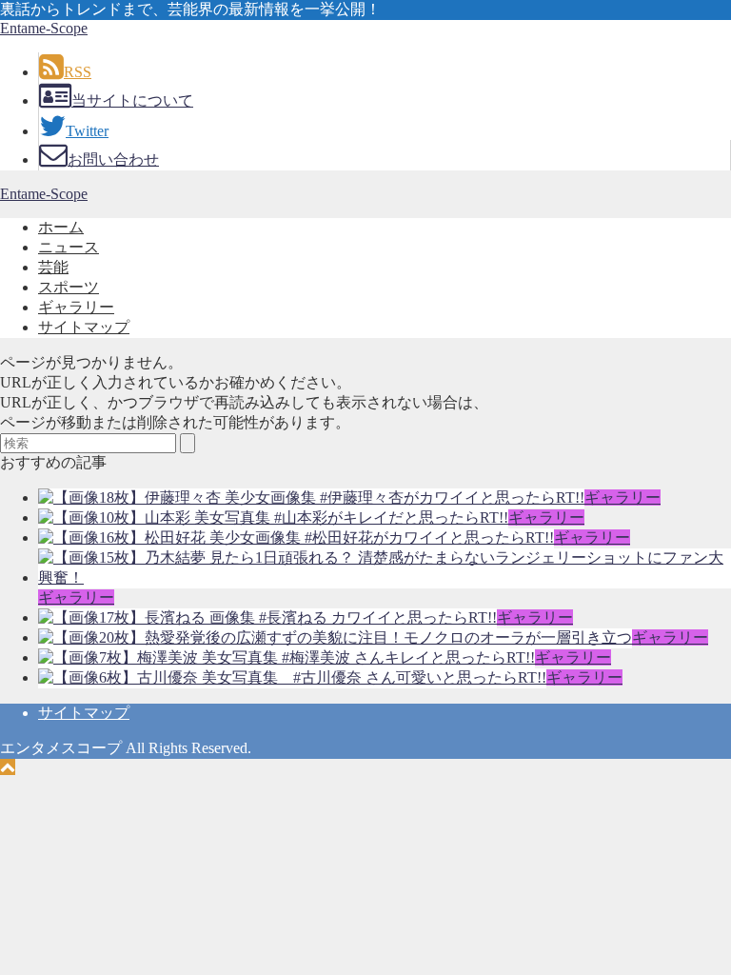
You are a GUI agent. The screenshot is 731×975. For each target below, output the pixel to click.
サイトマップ (83, 327)
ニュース (68, 247)
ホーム (61, 227)
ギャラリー (76, 307)
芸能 (53, 267)
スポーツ (68, 287)
